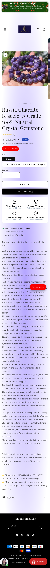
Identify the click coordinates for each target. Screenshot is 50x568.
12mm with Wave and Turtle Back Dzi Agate (24, 164)
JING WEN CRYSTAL (22, 555)
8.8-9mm (8, 159)
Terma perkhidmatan (18, 562)
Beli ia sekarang (25, 191)
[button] (5, 29)
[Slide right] (30, 103)
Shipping (15, 143)
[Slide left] (19, 103)
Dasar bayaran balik (23, 558)
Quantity (5, 170)
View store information (14, 235)
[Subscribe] (39, 526)
